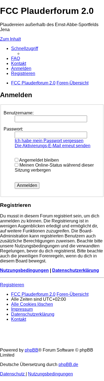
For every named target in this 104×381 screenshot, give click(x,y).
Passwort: (13, 129)
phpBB (31, 350)
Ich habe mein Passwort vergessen (49, 140)
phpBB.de (68, 364)
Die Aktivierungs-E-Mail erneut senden (52, 145)
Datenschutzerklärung (75, 270)
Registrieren (12, 284)
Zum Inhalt (10, 39)
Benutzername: (19, 113)
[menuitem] (15, 58)
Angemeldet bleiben (38, 160)
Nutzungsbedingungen (24, 270)
